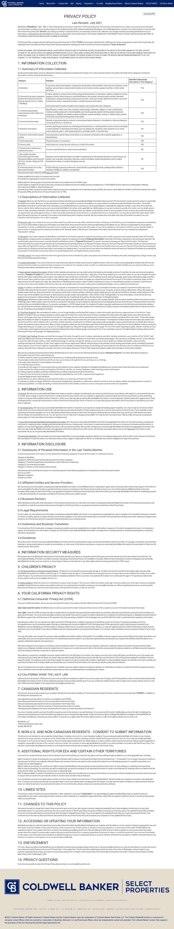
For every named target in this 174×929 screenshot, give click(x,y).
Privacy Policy (69, 900)
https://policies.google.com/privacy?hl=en (85, 329)
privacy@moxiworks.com (47, 578)
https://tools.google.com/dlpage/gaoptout (44, 331)
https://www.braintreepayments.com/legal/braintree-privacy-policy (74, 251)
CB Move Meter (166, 3)
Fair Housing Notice (117, 900)
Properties (89, 4)
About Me (51, 4)
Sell (72, 3)
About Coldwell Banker (134, 3)
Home (41, 3)
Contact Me (63, 3)
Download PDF (149, 14)
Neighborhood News (113, 3)
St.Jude (100, 3)
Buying (78, 3)
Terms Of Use (53, 900)
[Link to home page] (14, 3)
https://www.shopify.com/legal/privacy (62, 248)
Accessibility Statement (92, 900)
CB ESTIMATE (151, 3)
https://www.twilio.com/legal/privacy (53, 417)
